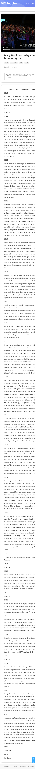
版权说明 (23, 766)
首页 (27, 3)
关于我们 (15, 766)
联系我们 (31, 766)
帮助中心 (7, 766)
